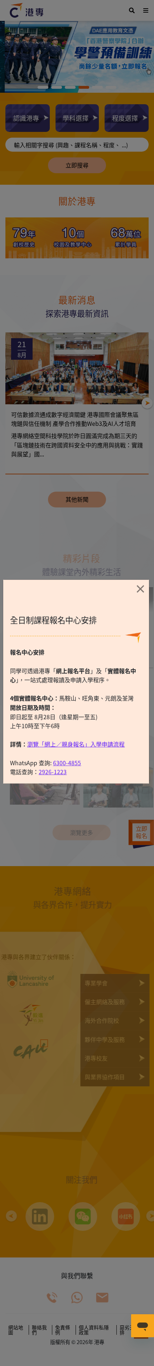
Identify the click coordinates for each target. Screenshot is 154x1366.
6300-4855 (67, 785)
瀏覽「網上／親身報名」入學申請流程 (76, 767)
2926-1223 (53, 794)
